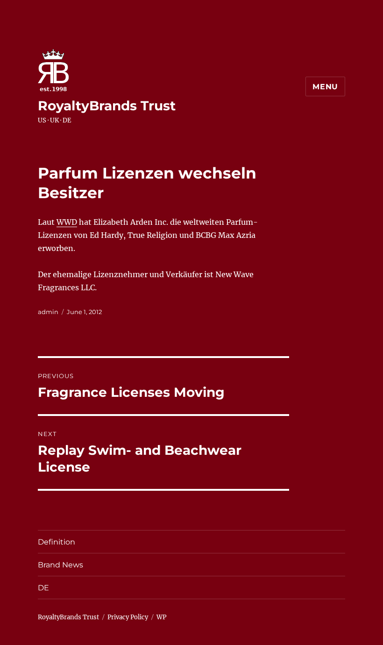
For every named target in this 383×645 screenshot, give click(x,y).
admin (48, 311)
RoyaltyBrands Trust (107, 106)
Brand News (60, 564)
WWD (67, 222)
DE (43, 587)
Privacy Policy (127, 617)
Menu (325, 86)
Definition (56, 542)
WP (161, 617)
